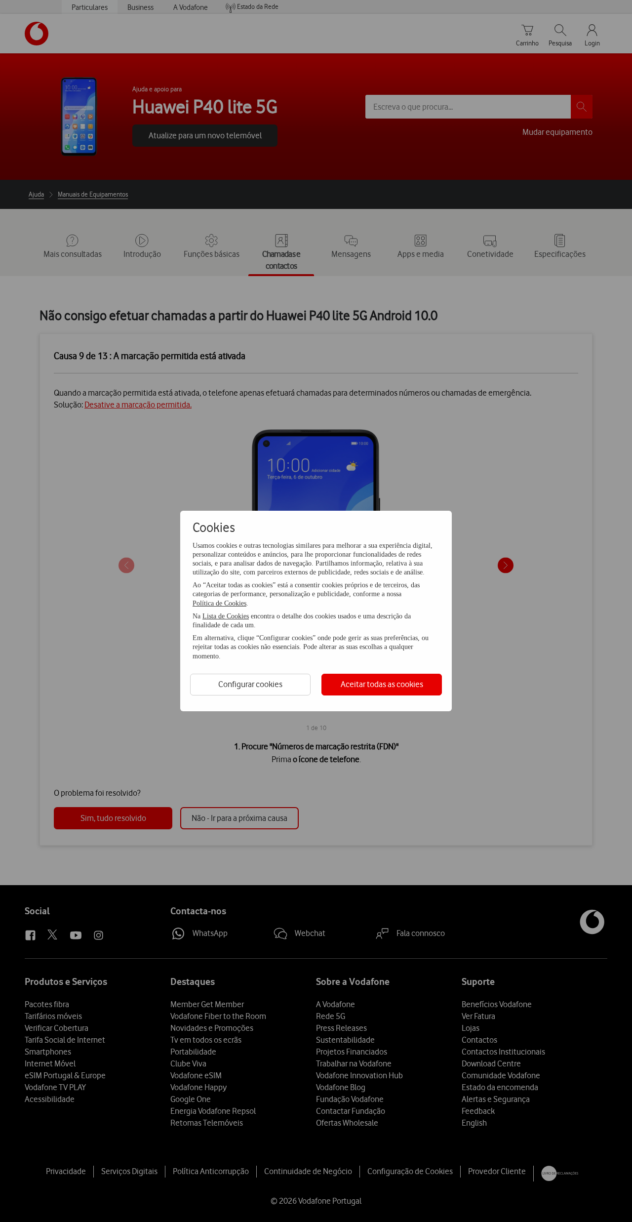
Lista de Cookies (225, 616)
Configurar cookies (250, 684)
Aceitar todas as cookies (382, 684)
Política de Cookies (219, 603)
